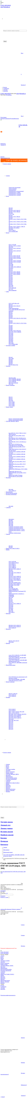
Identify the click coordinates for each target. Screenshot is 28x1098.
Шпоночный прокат (10, 789)
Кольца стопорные (10, 771)
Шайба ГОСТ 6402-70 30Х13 (12, 548)
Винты (7, 766)
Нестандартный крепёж (11, 493)
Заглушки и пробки (10, 769)
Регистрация (3, 117)
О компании (7, 118)
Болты (7, 765)
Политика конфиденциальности (8, 995)
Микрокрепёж (9, 492)
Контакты (16, 118)
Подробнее (3, 890)
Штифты (8, 791)
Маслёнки (8, 775)
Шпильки (8, 785)
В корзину (3, 896)
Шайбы (7, 784)
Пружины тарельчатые (11, 779)
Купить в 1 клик (4, 897)
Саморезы (8, 780)
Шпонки (8, 787)
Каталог (2, 118)
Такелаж (8, 781)
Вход (22, 53)
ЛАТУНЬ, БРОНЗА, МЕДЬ (12, 774)
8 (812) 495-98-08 (6, 5)
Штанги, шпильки (10, 790)
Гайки (7, 768)
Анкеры (8, 764)
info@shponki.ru (5, 7)
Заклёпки (8, 770)
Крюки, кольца (9, 773)
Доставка (12, 118)
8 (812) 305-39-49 (4, 952)
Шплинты (8, 786)
